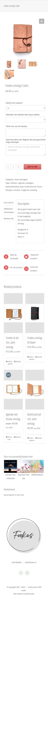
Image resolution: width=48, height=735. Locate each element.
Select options (10, 362)
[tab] (9, 203)
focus (39, 186)
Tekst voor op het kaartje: (16, 126)
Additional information (9, 211)
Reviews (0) (8, 218)
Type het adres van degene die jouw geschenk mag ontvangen (25, 140)
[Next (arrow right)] (43, 367)
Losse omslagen (21, 179)
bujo (22, 186)
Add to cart (32, 167)
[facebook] (20, 572)
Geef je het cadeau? (14, 103)
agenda (21, 183)
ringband (25, 190)
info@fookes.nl (30, 562)
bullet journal (30, 186)
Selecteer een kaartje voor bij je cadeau (23, 114)
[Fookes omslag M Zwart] (34, 313)
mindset (16, 190)
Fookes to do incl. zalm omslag (12, 342)
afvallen (13, 183)
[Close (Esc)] (45, 3)
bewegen (30, 183)
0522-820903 (16, 562)
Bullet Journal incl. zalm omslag (34, 419)
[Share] (39, 3)
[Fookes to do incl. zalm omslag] (13, 313)
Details (18, 361)
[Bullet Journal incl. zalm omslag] (34, 390)
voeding (33, 190)
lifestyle (9, 190)
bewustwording (12, 186)
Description (9, 202)
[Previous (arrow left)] (4, 367)
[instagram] (27, 572)
